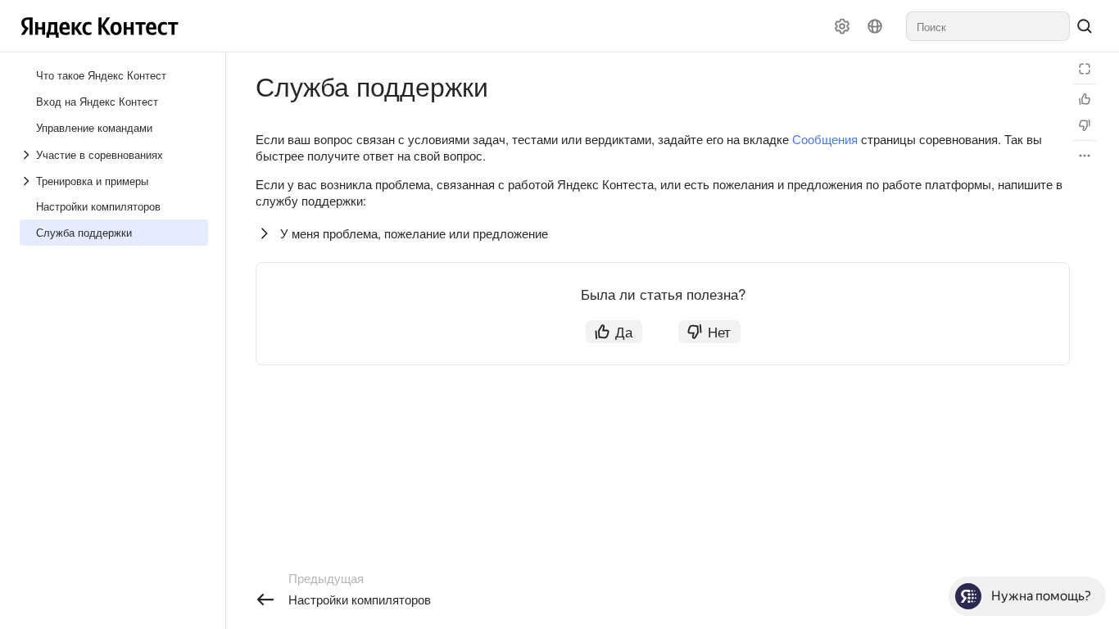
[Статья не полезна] (1084, 125)
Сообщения (825, 138)
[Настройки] (842, 26)
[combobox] (988, 26)
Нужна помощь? (1041, 596)
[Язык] (875, 26)
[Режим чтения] (1084, 68)
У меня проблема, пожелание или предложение (414, 233)
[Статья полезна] (1084, 99)
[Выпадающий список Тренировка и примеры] (28, 181)
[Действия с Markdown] (1084, 155)
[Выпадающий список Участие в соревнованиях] (28, 155)
